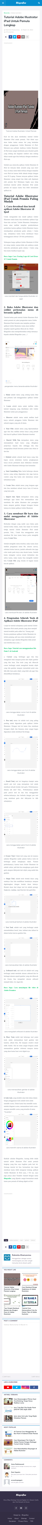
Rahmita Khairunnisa (21, 1255)
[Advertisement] (21, 65)
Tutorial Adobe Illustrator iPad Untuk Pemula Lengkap (11, 1289)
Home (10, 1518)
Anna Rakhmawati (17, 1464)
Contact (31, 1518)
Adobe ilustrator (16, 13)
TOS (31, 1521)
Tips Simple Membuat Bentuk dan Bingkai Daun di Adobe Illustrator (11, 1311)
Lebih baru (6, 1377)
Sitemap (24, 1518)
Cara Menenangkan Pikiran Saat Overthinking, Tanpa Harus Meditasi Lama (25, 1401)
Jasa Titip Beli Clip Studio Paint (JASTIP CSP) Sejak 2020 (25, 1409)
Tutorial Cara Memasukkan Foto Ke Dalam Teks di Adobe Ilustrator (29, 1311)
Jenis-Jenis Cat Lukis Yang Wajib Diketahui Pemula (25, 1417)
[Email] (23, 37)
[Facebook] (10, 37)
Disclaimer (12, 1521)
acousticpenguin (16, 1480)
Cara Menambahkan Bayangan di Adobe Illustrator (25, 1450)
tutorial (33, 1240)
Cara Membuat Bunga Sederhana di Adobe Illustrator (29, 1289)
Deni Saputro (15, 1472)
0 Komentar (10, 32)
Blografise (25, 1515)
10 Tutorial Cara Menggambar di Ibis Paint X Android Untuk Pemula (26, 1433)
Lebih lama (35, 1377)
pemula (27, 1240)
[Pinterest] (19, 37)
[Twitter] (14, 37)
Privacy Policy (23, 1521)
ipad (21, 1240)
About (16, 1518)
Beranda (6, 13)
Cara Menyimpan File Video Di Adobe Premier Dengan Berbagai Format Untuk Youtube (25, 1442)
